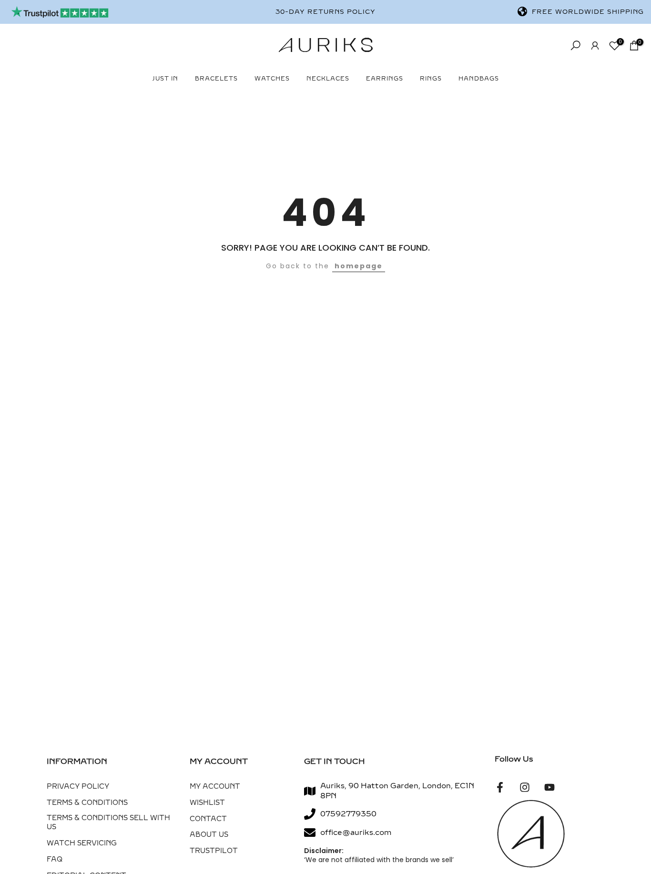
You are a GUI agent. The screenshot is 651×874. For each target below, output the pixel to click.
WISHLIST (207, 803)
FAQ (54, 859)
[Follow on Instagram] (524, 787)
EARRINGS (384, 78)
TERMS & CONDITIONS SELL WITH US (108, 823)
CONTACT (208, 819)
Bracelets (216, 78)
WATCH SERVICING (82, 843)
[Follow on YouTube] (549, 787)
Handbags (478, 78)
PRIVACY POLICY (78, 787)
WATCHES (272, 78)
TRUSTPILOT (214, 851)
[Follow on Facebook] (500, 787)
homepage (359, 266)
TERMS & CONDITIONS (87, 803)
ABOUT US (209, 835)
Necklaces (327, 78)
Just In (165, 78)
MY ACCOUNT (215, 787)
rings (431, 78)
